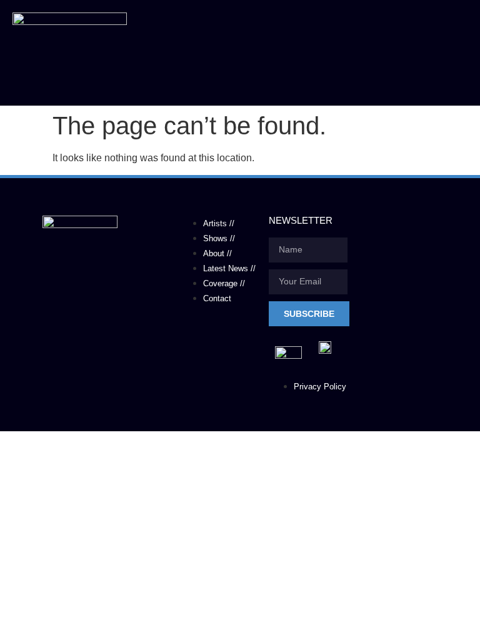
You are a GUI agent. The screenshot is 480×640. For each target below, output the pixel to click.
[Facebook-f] (40, 345)
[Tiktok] (80, 345)
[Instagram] (119, 345)
